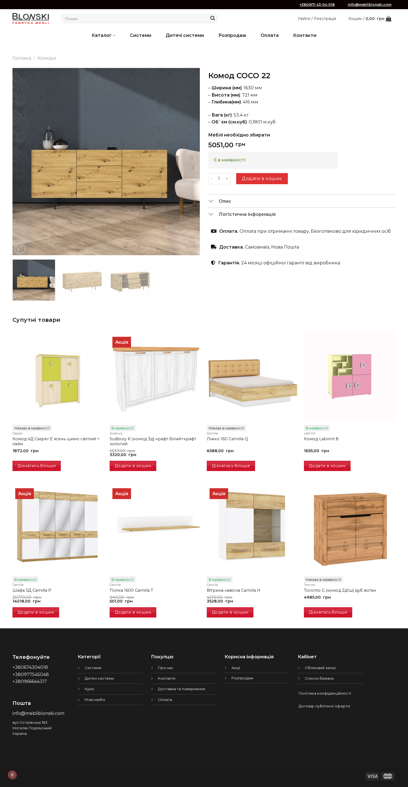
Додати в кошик (262, 178)
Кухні (89, 689)
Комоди (46, 58)
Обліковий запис (320, 667)
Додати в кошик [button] (133, 465)
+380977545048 (30, 674)
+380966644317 (29, 681)
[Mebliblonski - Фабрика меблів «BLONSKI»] (30, 18)
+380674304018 (30, 667)
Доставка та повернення (181, 689)
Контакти (304, 35)
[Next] (189, 161)
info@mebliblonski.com (369, 4)
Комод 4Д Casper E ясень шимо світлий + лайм (56, 441)
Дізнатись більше (36, 465)
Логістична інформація (247, 214)
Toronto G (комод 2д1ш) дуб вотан (340, 590)
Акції (235, 667)
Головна (21, 58)
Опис (225, 201)
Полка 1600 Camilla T (131, 590)
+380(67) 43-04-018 (317, 4)
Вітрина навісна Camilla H (233, 590)
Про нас (165, 667)
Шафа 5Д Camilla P (31, 590)
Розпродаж (232, 35)
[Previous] (23, 161)
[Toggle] (213, 201)
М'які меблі (95, 699)
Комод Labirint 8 (321, 438)
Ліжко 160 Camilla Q (227, 438)
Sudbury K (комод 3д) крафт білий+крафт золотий (153, 441)
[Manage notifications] (12, 774)
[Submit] (212, 18)
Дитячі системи (185, 35)
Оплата (270, 35)
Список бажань (319, 678)
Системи (140, 35)
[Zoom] (19, 248)
